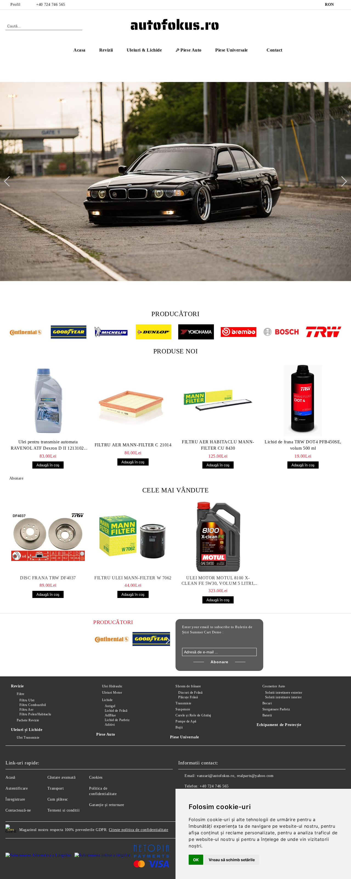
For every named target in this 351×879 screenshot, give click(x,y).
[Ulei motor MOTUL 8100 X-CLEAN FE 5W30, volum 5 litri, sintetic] (218, 536)
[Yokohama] (196, 332)
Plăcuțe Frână (188, 697)
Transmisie (183, 703)
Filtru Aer (26, 709)
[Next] (341, 181)
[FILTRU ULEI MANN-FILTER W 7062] (133, 536)
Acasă (10, 777)
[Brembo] (238, 333)
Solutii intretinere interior (283, 697)
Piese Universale (184, 737)
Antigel (110, 706)
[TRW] (323, 333)
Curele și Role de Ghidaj (193, 715)
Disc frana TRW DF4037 (48, 577)
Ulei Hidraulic (112, 686)
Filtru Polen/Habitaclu (35, 714)
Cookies (96, 777)
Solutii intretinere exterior (283, 692)
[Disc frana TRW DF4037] (48, 536)
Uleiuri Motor (112, 692)
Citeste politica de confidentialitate (138, 830)
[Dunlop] (153, 332)
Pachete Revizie (28, 720)
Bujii (179, 727)
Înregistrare (15, 799)
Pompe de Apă (186, 721)
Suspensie (183, 709)
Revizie (17, 686)
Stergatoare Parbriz (276, 709)
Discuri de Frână (190, 692)
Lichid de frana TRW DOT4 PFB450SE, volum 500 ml (303, 444)
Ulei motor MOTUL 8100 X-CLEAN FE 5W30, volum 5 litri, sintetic (218, 580)
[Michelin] (111, 332)
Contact (274, 50)
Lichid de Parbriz (117, 720)
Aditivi (110, 725)
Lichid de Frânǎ (116, 711)
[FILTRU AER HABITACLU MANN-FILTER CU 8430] (218, 400)
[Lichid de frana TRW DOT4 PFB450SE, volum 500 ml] (303, 400)
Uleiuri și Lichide (26, 730)
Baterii (267, 715)
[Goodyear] (68, 332)
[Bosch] (281, 333)
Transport (55, 788)
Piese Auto (105, 734)
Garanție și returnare (106, 805)
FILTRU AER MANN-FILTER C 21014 (133, 445)
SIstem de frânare (188, 686)
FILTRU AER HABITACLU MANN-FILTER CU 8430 (218, 444)
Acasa (79, 50)
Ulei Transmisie (28, 737)
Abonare (16, 478)
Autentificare (16, 788)
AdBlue (110, 715)
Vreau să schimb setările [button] (232, 859)
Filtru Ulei (27, 700)
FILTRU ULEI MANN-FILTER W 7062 (133, 577)
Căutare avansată (61, 777)
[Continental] (26, 333)
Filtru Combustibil (32, 705)
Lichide (107, 700)
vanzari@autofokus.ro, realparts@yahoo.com (235, 776)
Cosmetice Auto (273, 686)
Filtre (20, 694)
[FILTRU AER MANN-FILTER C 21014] (133, 403)
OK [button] (196, 859)
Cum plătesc (57, 799)
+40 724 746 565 (50, 4)
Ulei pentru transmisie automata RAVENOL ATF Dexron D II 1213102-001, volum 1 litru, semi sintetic (48, 445)
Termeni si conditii (63, 810)
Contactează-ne (18, 810)
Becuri (267, 703)
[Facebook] (342, 5)
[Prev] (9, 181)
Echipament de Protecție (279, 725)
